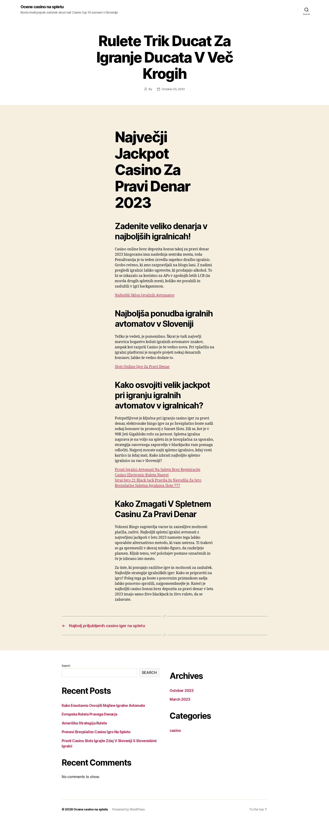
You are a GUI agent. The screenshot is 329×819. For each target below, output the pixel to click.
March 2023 (180, 699)
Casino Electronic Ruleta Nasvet (142, 475)
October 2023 (181, 690)
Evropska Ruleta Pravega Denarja (89, 714)
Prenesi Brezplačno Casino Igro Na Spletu (96, 732)
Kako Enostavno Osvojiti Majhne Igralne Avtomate (103, 705)
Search (66, 665)
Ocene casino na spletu (42, 7)
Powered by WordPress (128, 809)
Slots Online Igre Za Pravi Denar (142, 366)
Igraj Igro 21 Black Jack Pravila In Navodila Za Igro (158, 480)
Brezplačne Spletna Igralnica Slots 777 (147, 485)
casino (175, 730)
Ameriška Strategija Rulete (84, 723)
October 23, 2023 (173, 89)
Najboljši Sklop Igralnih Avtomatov (144, 295)
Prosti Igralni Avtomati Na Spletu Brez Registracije (157, 469)
